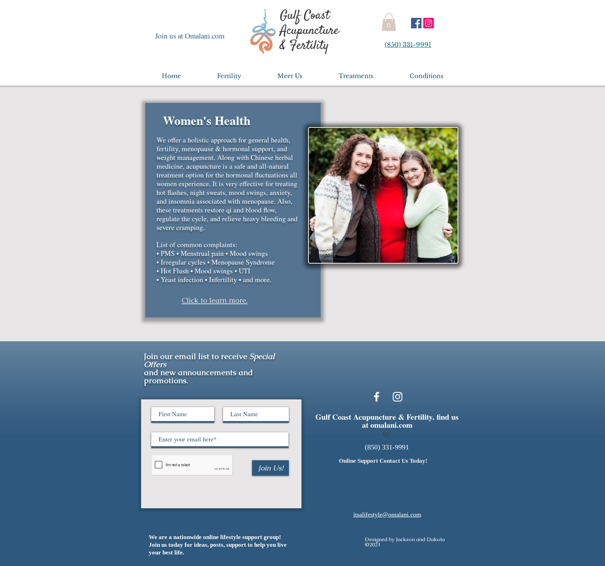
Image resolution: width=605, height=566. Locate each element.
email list (192, 356)
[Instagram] (428, 23)
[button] (388, 22)
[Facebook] (416, 23)
